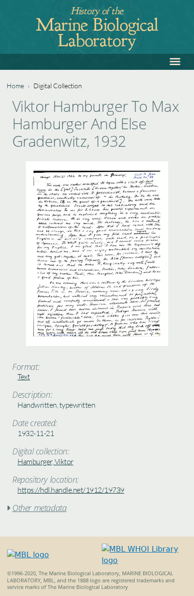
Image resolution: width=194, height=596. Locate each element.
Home (15, 86)
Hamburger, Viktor (45, 461)
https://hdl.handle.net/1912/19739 (70, 490)
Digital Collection (57, 86)
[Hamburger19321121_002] (97, 343)
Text (23, 376)
